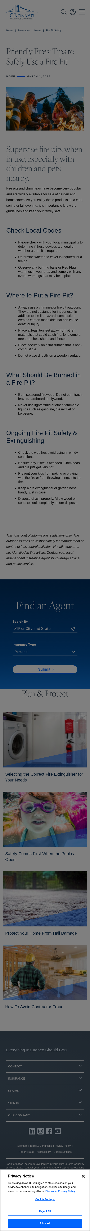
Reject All (45, 1211)
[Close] (83, 1176)
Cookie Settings (45, 1199)
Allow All (45, 1223)
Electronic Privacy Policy (60, 1191)
